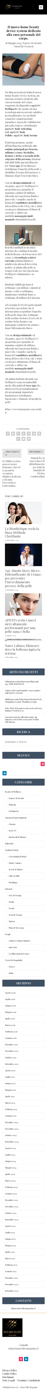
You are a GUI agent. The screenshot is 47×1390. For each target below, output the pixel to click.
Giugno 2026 (10, 1005)
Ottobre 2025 (10, 1057)
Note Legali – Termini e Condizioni (21, 1380)
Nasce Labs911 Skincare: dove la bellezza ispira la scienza (22, 649)
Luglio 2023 (10, 1232)
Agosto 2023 (10, 1226)
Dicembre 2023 (11, 1200)
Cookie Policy (9, 1373)
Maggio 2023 (10, 1245)
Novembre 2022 (11, 1284)
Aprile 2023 (10, 1252)
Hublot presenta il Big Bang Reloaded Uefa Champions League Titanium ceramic (23, 700)
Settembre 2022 (11, 1291)
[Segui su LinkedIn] (26, 1359)
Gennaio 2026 (11, 1038)
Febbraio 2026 (11, 1031)
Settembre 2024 (12, 1142)
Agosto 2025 (10, 1070)
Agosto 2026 (10, 993)
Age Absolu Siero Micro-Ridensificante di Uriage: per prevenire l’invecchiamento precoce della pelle (23, 578)
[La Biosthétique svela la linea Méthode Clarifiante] (23, 513)
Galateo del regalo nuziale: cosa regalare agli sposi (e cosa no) (22, 691)
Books (11, 902)
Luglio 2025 (10, 1077)
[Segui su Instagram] (21, 1359)
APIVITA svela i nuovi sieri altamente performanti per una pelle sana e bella (20, 626)
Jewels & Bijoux (15, 869)
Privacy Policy (9, 1370)
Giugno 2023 (10, 1239)
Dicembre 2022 (11, 1278)
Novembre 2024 (12, 1129)
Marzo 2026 (10, 1025)
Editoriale (9, 843)
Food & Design (15, 915)
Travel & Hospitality (14, 960)
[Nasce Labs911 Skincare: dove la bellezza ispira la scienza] (23, 640)
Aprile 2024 (10, 1174)
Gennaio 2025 (10, 1116)
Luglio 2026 (10, 999)
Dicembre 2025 (11, 1044)
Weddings (13, 882)
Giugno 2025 (10, 1083)
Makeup (12, 804)
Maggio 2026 (10, 1012)
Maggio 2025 (10, 1090)
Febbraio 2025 (11, 1109)
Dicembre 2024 (11, 1122)
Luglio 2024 (10, 1155)
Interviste (13, 947)
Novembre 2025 (11, 1051)
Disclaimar (8, 1377)
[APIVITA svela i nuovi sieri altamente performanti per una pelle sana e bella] (23, 604)
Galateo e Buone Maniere (20, 941)
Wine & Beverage (16, 928)
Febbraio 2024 (11, 1187)
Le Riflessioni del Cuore (19, 954)
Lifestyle (9, 889)
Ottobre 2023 (10, 1213)
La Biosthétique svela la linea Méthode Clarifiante (22, 532)
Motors (12, 921)
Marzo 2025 (10, 1103)
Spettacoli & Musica (17, 837)
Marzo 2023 (10, 1258)
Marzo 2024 (10, 1181)
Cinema (12, 824)
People (8, 934)
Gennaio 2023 (10, 1271)
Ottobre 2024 (11, 1135)
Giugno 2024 (10, 1161)
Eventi (11, 908)
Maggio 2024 (10, 1167)
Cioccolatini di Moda (17, 856)
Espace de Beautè (32, 43)
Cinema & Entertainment (16, 818)
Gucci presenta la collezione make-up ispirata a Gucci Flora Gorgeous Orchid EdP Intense (22, 719)
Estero (12, 966)
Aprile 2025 (9, 1096)
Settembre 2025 (11, 1064)
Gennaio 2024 (11, 1193)
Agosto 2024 (10, 1148)
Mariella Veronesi (24, 46)
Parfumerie (14, 811)
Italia (11, 973)
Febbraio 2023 (11, 1265)
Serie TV (12, 830)
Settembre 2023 (11, 1219)
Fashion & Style (12, 850)
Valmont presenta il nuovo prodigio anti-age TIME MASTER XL (22, 682)
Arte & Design (15, 895)
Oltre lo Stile (14, 876)
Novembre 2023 (11, 1206)
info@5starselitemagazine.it (23, 1308)
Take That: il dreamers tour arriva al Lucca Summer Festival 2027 (23, 709)
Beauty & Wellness (13, 792)
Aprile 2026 (10, 1018)
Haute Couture (15, 863)
